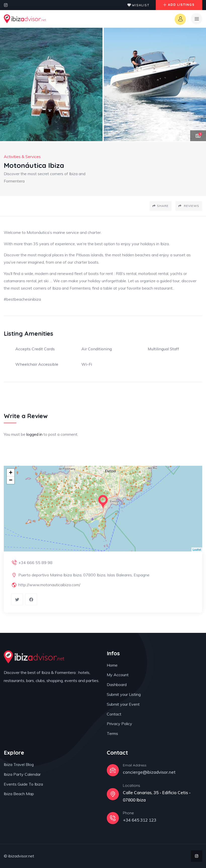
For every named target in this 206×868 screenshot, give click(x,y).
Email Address (134, 765)
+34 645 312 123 (139, 820)
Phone (128, 813)
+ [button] (10, 472)
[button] (197, 85)
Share (163, 206)
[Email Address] (113, 770)
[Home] (25, 18)
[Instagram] (6, 5)
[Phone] (113, 818)
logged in (34, 434)
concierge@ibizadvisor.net (149, 772)
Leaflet (197, 549)
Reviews (191, 206)
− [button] (10, 480)
